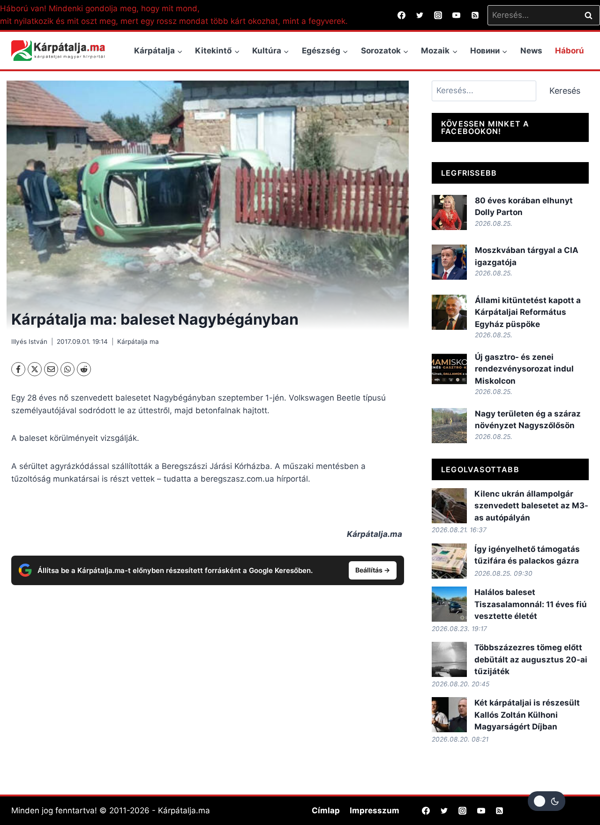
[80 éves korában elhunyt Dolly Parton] (449, 212)
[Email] (51, 369)
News (531, 50)
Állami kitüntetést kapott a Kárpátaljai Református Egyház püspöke (528, 312)
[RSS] (475, 15)
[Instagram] (438, 15)
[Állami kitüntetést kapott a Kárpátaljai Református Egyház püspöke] (449, 312)
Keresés (564, 91)
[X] (35, 369)
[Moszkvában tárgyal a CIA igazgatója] (449, 262)
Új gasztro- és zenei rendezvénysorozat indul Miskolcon (524, 369)
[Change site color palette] (546, 801)
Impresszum (374, 810)
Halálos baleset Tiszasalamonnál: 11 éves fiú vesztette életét (530, 604)
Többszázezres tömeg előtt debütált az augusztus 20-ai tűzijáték (530, 659)
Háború (569, 50)
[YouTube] (457, 15)
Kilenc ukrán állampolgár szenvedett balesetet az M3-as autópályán (531, 505)
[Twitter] (420, 15)
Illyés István (29, 341)
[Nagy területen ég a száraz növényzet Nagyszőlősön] (449, 425)
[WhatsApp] (67, 369)
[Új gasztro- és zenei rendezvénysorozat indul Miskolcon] (449, 368)
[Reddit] (84, 369)
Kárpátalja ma (138, 341)
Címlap (326, 810)
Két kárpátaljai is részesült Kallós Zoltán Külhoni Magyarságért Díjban (527, 714)
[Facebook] (402, 15)
